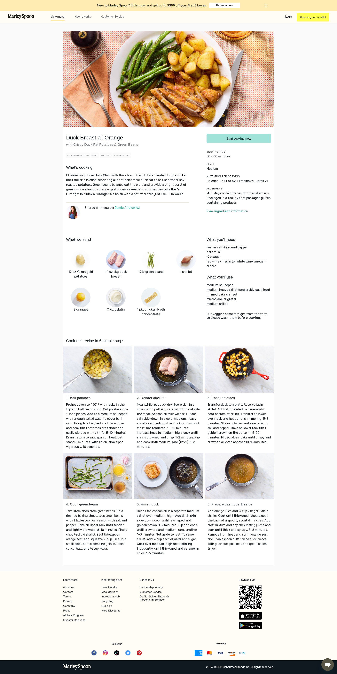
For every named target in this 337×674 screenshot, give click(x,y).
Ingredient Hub (110, 596)
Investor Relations (74, 619)
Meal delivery (109, 591)
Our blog (106, 605)
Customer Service (112, 16)
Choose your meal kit (313, 17)
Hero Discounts (110, 610)
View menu (58, 16)
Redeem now (224, 5)
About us (68, 587)
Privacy (67, 601)
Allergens (215, 188)
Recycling (107, 601)
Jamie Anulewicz (127, 208)
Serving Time (216, 151)
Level (211, 164)
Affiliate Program (73, 615)
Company (69, 605)
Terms (67, 596)
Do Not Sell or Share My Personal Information (154, 598)
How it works (83, 16)
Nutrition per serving (223, 176)
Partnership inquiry (151, 587)
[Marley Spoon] (77, 667)
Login (288, 16)
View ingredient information (227, 211)
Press (66, 610)
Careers (68, 591)
